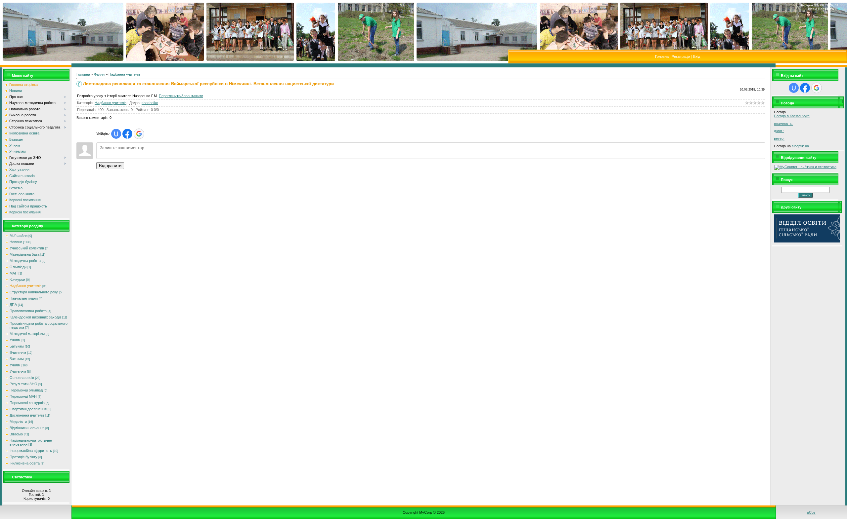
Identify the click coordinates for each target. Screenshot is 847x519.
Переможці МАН (23, 396)
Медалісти (18, 422)
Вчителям (18, 352)
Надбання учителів (25, 286)
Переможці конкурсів (27, 403)
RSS (840, 9)
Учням (15, 340)
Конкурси (17, 279)
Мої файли (18, 236)
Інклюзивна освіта (25, 463)
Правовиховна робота (28, 311)
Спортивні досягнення (28, 409)
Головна (662, 56)
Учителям (18, 371)
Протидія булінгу (23, 457)
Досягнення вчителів (27, 415)
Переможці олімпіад (26, 390)
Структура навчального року (34, 292)
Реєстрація (681, 56)
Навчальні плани (24, 298)
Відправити (110, 165)
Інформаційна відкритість (31, 451)
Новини (16, 242)
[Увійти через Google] (139, 134)
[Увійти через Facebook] (127, 134)
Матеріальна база (24, 254)
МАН (14, 273)
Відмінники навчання (27, 428)
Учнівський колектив (27, 248)
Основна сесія (22, 378)
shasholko (150, 103)
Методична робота (25, 261)
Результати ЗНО (23, 384)
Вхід (696, 56)
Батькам (17, 346)
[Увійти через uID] (116, 134)
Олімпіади (18, 267)
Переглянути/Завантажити (181, 96)
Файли (99, 74)
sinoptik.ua (800, 146)
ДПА (13, 305)
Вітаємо (16, 434)
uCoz (811, 512)
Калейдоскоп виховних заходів (35, 317)
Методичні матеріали (27, 334)
